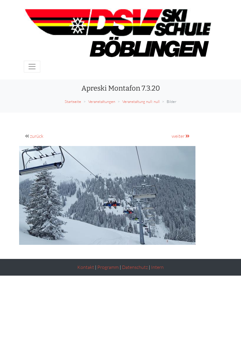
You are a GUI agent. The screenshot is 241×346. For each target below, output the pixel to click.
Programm (108, 267)
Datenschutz (135, 267)
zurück (36, 136)
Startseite (73, 101)
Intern (157, 267)
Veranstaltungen (101, 101)
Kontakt (85, 267)
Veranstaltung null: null (141, 101)
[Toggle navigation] (32, 66)
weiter (178, 136)
